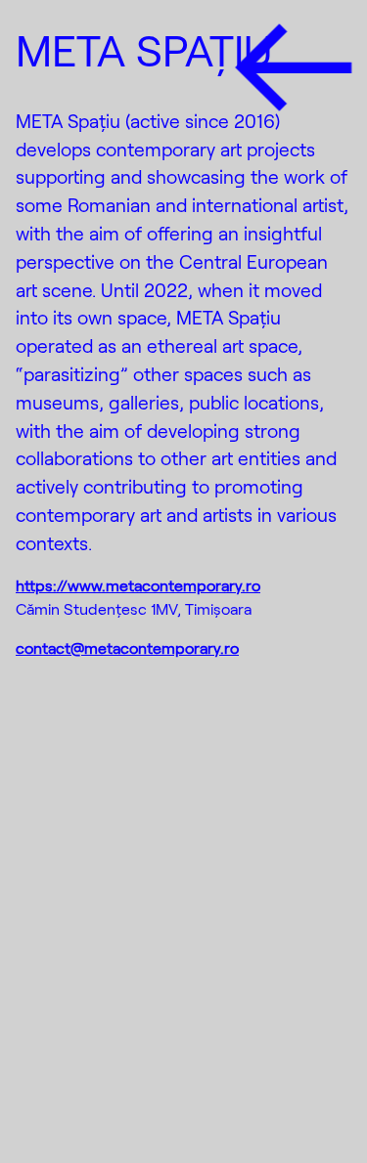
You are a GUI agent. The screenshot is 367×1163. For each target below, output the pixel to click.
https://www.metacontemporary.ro (138, 585)
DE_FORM (305, 1105)
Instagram (86, 1019)
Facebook (85, 1059)
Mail (44, 1100)
